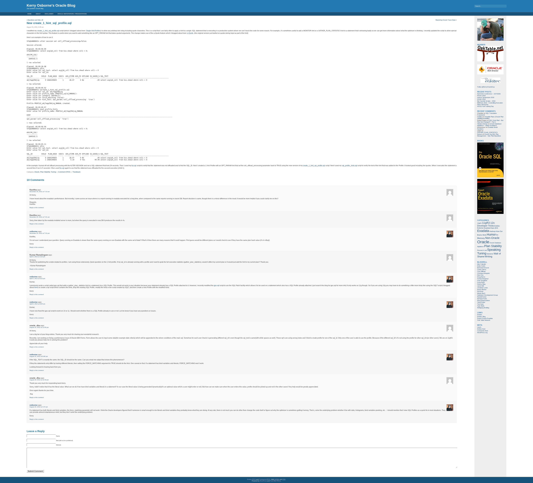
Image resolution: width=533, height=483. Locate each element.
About (38, 14)
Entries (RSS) (251, 479)
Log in (479, 327)
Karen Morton (481, 289)
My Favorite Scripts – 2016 (486, 101)
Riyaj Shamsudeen (483, 300)
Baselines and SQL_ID (35, 20)
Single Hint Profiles (93, 31)
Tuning (53, 172)
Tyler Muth (480, 306)
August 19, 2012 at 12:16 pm (39, 380)
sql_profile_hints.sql (349, 166)
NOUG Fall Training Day (485, 106)
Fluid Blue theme (275, 481)
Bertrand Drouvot (483, 268)
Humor (491, 234)
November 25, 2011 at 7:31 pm (40, 233)
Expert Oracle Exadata (485, 318)
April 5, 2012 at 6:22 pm (37, 278)
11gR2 (486, 222)
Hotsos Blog (481, 284)
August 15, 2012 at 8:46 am (39, 356)
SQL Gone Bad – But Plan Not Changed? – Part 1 (490, 121)
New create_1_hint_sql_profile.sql (49, 23)
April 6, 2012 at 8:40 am (37, 304)
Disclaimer (49, 14)
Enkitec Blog (481, 316)
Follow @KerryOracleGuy (486, 87)
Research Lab (482, 250)
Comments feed (482, 331)
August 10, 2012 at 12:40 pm (39, 327)
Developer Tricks (485, 225)
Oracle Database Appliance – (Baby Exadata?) (489, 124)
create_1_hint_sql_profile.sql (48, 31)
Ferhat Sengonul (482, 279)
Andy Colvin (481, 266)
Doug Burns (481, 277)
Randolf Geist (481, 297)
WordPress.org (482, 332)
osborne (33, 231)
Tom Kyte (480, 304)
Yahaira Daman (482, 124)
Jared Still (480, 286)
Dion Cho (480, 275)
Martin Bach (481, 293)
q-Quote (190, 33)
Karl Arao (480, 291)
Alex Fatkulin (481, 264)
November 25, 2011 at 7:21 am (40, 217)
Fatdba (479, 117)
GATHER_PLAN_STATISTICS (487, 132)
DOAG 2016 (481, 99)
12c (492, 222)
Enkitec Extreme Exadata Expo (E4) (488, 227)
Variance (490, 254)
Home (29, 14)
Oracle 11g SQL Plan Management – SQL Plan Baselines (489, 135)
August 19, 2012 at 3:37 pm (39, 407)
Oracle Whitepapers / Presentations (72, 14)
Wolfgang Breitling (483, 308)
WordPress (263, 481)
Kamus (479, 134)
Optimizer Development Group (487, 295)
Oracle (36, 172)
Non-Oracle (492, 237)
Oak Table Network (483, 320)
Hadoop (492, 231)
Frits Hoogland (482, 280)
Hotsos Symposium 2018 (485, 97)
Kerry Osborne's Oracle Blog (51, 5)
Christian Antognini (483, 273)
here (36, 287)
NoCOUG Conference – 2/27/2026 (489, 94)
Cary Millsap (481, 271)
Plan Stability (45, 172)
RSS (68, 172)
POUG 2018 (481, 95)
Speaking (494, 249)
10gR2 (479, 223)
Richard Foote (482, 299)
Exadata (483, 231)
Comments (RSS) (264, 479)
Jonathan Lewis (482, 288)
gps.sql (216, 285)
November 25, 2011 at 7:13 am (40, 191)
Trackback (76, 172)
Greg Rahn (481, 282)
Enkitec (479, 314)
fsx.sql (134, 166)
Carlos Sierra (481, 269)
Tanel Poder (481, 302)
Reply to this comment (37, 207)
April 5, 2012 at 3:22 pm (37, 256)
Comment (62, 172)
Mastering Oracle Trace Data (445, 20)
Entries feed (481, 329)
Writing (488, 256)
